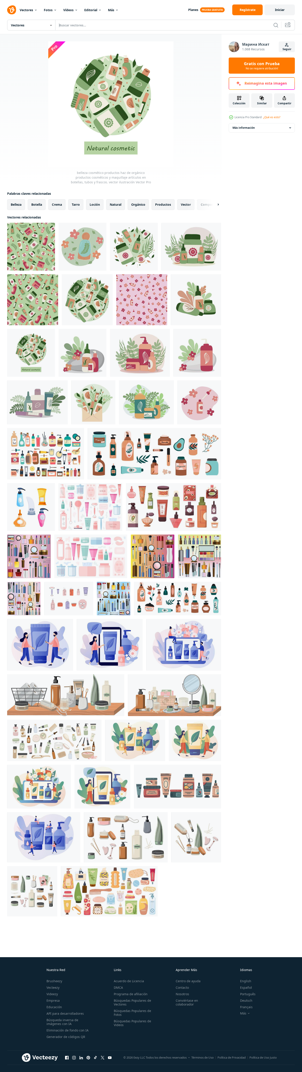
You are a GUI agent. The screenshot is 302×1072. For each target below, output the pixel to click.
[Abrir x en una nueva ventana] (102, 1057)
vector (186, 204)
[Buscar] (276, 25)
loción (95, 204)
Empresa (53, 1000)
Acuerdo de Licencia (129, 981)
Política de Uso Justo (263, 1057)
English (245, 981)
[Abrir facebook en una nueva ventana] (67, 1057)
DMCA (118, 987)
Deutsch (246, 1000)
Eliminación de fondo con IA (67, 1030)
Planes (193, 10)
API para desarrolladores (65, 1013)
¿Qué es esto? (271, 117)
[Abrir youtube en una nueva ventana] (110, 1057)
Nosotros (182, 994)
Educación (54, 1007)
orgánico (138, 204)
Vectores (26, 10)
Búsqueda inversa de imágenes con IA (62, 1022)
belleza (16, 204)
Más (111, 10)
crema (57, 204)
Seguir (287, 49)
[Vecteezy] (11, 9)
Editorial (90, 10)
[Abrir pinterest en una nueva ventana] (88, 1057)
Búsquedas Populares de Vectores (132, 1002)
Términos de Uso (202, 1057)
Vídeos (68, 10)
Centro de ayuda (188, 981)
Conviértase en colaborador (187, 1002)
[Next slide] (214, 204)
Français (246, 1007)
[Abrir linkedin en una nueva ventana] (81, 1057)
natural (115, 204)
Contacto (182, 987)
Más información (243, 128)
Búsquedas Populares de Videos (132, 1023)
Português (248, 994)
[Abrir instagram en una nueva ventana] (74, 1057)
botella (36, 204)
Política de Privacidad (232, 1057)
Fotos (48, 10)
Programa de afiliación (131, 994)
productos (163, 204)
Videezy (52, 994)
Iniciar (280, 10)
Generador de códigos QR (65, 1037)
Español (246, 987)
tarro (76, 204)
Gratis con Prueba (262, 65)
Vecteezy (52, 987)
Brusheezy (54, 981)
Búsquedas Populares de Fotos (132, 1013)
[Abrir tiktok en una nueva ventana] (95, 1057)
